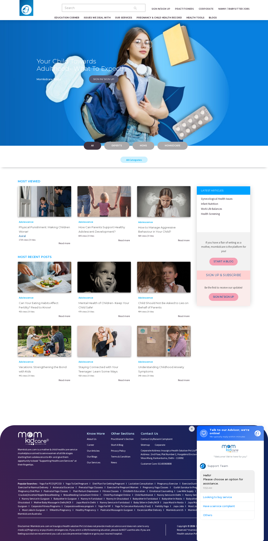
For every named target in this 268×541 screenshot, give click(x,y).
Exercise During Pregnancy (196, 483)
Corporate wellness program (79, 506)
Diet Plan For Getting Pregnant (108, 483)
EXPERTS (117, 145)
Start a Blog (117, 444)
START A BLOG (223, 261)
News (114, 462)
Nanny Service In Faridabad (115, 502)
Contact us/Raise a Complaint (157, 439)
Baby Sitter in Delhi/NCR (146, 502)
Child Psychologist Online (117, 494)
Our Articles (93, 450)
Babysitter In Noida (172, 498)
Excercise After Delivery (149, 509)
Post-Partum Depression (86, 491)
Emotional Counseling (161, 491)
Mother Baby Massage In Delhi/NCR (52, 502)
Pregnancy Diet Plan (29, 491)
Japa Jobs (178, 506)
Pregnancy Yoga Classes (156, 487)
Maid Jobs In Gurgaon (33, 509)
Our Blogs (92, 456)
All (92, 145)
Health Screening (210, 214)
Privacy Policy (118, 450)
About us (91, 439)
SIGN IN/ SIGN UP (103, 79)
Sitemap (145, 444)
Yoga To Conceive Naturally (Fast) (133, 506)
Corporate (160, 444)
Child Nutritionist (144, 494)
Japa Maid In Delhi (86, 502)
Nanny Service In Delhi (169, 494)
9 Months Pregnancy (60, 509)
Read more (64, 243)
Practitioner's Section (122, 439)
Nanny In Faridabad (91, 498)
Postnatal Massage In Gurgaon (116, 509)
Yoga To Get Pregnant (77, 483)
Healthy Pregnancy (85, 509)
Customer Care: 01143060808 (156, 463)
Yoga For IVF (104, 506)
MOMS (143, 145)
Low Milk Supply (185, 491)
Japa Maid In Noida (173, 502)
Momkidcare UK (196, 509)
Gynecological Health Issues (216, 199)
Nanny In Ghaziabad (117, 498)
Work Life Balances (211, 209)
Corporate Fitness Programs (45, 506)
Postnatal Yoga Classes (56, 491)
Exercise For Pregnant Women (123, 487)
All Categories (134, 159)
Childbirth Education (134, 491)
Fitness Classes (111, 491)
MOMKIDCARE (172, 145)
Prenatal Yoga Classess (90, 487)
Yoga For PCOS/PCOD (50, 483)
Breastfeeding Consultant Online (80, 494)
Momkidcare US (175, 509)
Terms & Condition (120, 456)
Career (90, 444)
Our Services (93, 462)
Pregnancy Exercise (167, 483)
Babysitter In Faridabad (145, 498)
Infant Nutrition (209, 204)
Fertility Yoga (162, 506)
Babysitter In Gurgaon (65, 498)
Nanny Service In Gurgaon (36, 498)
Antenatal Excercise (63, 487)
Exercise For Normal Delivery (33, 487)
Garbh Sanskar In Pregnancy (189, 487)
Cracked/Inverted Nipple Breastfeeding (38, 494)
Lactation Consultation (141, 483)
